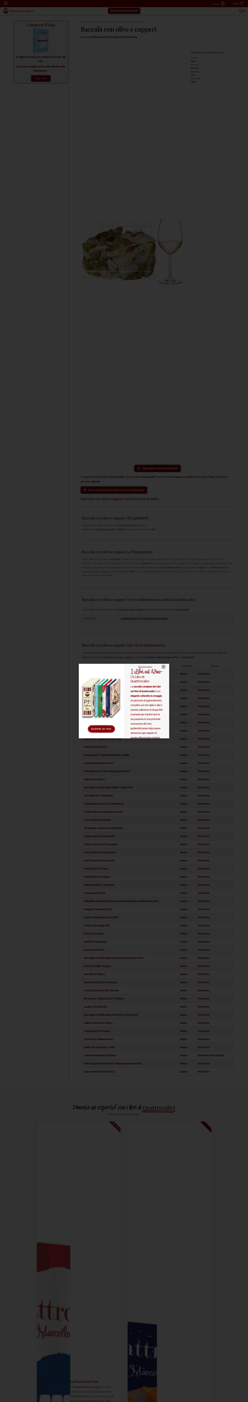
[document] (124, 701)
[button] (163, 666)
